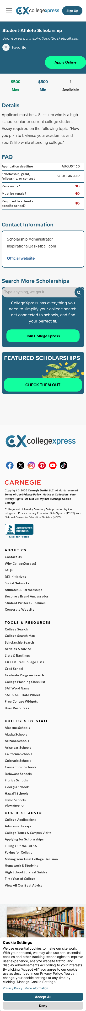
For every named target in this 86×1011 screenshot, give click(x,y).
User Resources (17, 708)
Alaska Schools (16, 734)
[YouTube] (53, 468)
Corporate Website (19, 609)
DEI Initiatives (15, 577)
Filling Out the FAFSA (21, 846)
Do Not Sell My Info (37, 499)
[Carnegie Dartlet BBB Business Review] (19, 537)
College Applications (20, 820)
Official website (21, 258)
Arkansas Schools (18, 747)
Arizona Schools (17, 741)
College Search (16, 629)
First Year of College (20, 879)
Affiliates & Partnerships (23, 590)
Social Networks (17, 583)
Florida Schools (16, 780)
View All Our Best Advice (24, 885)
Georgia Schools (17, 787)
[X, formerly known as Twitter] (21, 468)
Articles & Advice (18, 649)
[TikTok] (64, 468)
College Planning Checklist (25, 682)
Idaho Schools (15, 800)
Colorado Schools (18, 761)
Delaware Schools (18, 774)
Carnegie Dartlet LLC (41, 490)
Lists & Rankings (17, 655)
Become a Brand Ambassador (26, 596)
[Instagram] (31, 468)
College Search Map (20, 636)
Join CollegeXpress (43, 335)
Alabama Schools (17, 728)
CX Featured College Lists (24, 662)
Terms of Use (13, 494)
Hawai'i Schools (16, 793)
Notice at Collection (55, 494)
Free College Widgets (21, 701)
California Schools (18, 754)
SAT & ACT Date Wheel (22, 695)
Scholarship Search (19, 642)
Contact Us (13, 557)
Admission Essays (18, 826)
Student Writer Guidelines (25, 603)
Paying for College (18, 852)
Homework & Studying (21, 865)
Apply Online (65, 62)
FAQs (9, 570)
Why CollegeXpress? (20, 563)
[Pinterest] (42, 468)
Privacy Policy (32, 494)
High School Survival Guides (26, 872)
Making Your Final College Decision (31, 859)
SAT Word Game (17, 688)
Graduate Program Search (24, 675)
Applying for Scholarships (24, 839)
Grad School (14, 669)
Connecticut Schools (20, 767)
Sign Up (72, 11)
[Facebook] (10, 468)
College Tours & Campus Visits (28, 833)
